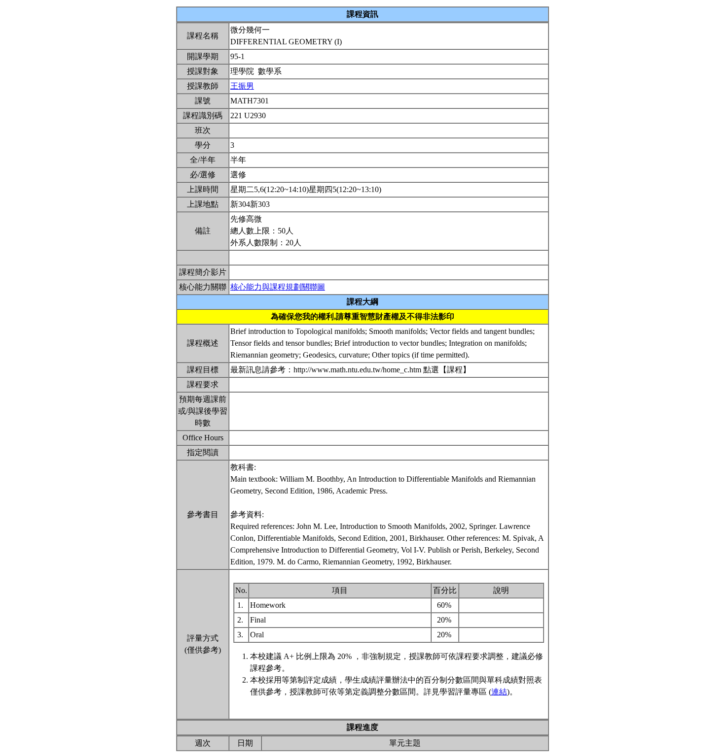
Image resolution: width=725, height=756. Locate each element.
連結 (499, 692)
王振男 (242, 86)
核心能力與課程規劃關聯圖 (277, 287)
